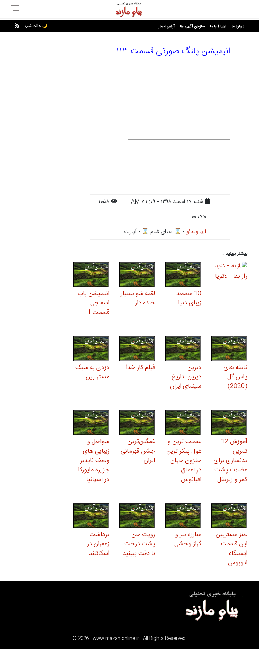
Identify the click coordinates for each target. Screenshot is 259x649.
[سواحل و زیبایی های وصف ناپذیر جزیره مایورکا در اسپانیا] (91, 423)
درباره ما (238, 26)
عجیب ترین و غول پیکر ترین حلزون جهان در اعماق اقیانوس (183, 461)
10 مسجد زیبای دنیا (188, 298)
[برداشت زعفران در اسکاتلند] (91, 516)
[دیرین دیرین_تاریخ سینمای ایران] (183, 349)
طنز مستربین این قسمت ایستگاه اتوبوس (231, 549)
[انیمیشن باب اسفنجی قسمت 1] (91, 275)
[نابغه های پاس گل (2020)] (229, 349)
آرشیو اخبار (166, 26)
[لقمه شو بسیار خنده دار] (137, 275)
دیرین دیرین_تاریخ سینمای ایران (185, 376)
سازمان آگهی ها (192, 26)
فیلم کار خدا (140, 367)
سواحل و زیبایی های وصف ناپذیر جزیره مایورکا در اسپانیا (93, 461)
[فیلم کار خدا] (137, 349)
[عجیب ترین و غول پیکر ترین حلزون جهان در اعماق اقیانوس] (183, 423)
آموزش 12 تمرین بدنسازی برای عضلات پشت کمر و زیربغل (230, 461)
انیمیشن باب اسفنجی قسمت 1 (93, 303)
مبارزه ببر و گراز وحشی (187, 539)
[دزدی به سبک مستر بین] (91, 349)
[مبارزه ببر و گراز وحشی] (183, 516)
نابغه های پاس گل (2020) (235, 376)
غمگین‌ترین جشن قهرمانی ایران (138, 451)
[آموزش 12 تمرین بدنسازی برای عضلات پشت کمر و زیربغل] (229, 423)
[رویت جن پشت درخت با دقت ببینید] (137, 516)
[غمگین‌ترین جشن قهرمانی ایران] (137, 423)
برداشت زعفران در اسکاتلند (98, 544)
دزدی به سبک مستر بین (92, 372)
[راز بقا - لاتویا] (231, 267)
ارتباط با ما (218, 26)
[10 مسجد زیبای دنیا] (183, 275)
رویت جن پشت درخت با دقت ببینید (139, 544)
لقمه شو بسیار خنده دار (138, 298)
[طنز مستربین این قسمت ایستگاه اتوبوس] (229, 516)
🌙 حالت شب (36, 26)
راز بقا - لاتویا (231, 276)
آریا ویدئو (196, 231)
